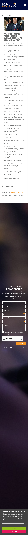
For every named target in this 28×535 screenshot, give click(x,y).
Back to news (9, 15)
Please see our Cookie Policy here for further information (13, 523)
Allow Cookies (14, 528)
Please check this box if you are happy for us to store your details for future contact (14, 333)
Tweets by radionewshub (8, 202)
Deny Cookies (14, 531)
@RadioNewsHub (17, 193)
